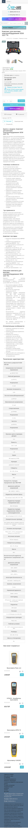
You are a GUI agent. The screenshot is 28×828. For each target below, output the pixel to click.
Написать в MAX (14, 108)
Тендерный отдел (8, 786)
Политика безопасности (10, 779)
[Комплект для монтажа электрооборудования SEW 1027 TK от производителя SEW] (13, 48)
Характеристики (18, 121)
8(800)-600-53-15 (14, 11)
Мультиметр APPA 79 (14, 730)
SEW (12, 67)
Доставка (6, 791)
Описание (8, 121)
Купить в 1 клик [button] (14, 104)
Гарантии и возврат (9, 774)
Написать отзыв (23, 38)
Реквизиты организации (10, 780)
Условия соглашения (9, 785)
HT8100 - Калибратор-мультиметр (14, 699)
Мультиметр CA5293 (14, 760)
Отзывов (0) (9, 124)
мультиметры (16, 154)
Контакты (6, 788)
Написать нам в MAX (15, 19)
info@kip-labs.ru (15, 14)
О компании (7, 777)
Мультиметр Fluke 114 (14, 668)
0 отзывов (15, 38)
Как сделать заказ (8, 776)
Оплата (6, 789)
